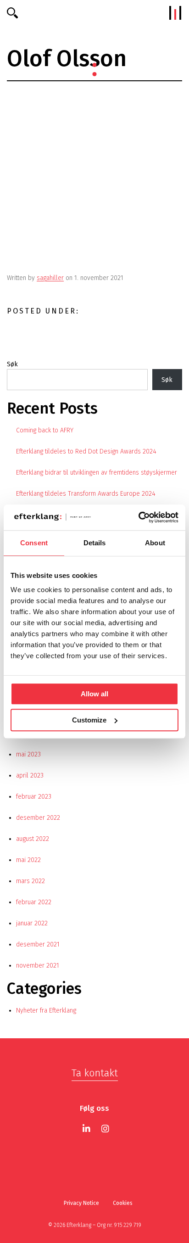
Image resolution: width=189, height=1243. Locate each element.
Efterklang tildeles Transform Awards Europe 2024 (86, 494)
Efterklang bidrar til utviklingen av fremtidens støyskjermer (96, 472)
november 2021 (37, 965)
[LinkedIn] (86, 1128)
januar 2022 (32, 923)
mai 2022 (28, 860)
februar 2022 (33, 902)
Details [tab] (94, 543)
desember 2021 (38, 944)
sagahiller (50, 278)
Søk (12, 364)
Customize (89, 720)
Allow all (94, 694)
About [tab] (155, 543)
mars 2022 (30, 881)
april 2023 (30, 775)
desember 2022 (38, 818)
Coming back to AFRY (44, 430)
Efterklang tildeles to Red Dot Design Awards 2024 (86, 451)
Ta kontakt (95, 1073)
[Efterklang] (95, 12)
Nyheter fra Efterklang (46, 1010)
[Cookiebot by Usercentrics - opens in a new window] (138, 517)
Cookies (123, 1203)
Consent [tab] (34, 543)
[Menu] (175, 13)
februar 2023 (33, 797)
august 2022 (32, 839)
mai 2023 (28, 754)
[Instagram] (105, 1128)
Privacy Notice (81, 1203)
